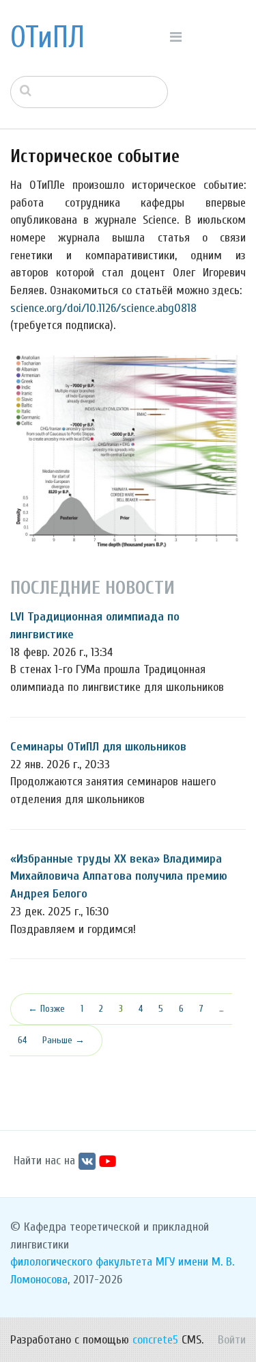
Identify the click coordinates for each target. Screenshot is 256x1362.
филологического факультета (81, 1262)
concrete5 (155, 1340)
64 (22, 1040)
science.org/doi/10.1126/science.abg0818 (103, 308)
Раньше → (63, 1040)
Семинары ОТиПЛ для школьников (98, 746)
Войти (232, 1340)
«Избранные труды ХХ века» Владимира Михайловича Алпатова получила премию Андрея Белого (118, 876)
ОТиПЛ (47, 37)
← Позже (46, 1008)
